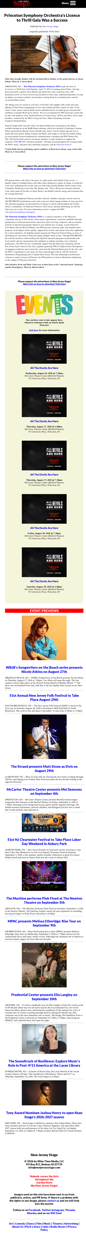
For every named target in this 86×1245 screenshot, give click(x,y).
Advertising (71, 1223)
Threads (70, 1210)
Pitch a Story (32, 1226)
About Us (17, 1226)
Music (47, 1223)
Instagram (58, 1210)
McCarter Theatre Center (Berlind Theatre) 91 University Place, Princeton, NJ (44, 377)
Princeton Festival (64, 144)
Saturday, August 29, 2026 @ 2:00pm (44, 586)
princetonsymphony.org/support (22, 212)
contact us (53, 1200)
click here (33, 330)
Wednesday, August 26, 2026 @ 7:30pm (44, 373)
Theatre (57, 1223)
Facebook (34, 1210)
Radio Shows (58, 1226)
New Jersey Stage (50, 26)
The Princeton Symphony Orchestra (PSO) (42, 86)
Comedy (20, 1223)
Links (45, 1226)
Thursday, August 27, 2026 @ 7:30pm (44, 480)
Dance (30, 1223)
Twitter (46, 1210)
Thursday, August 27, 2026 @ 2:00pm (44, 426)
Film (39, 1223)
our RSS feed (53, 1213)
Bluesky (31, 1213)
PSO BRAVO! (20, 141)
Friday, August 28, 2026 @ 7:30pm (44, 533)
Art (11, 1223)
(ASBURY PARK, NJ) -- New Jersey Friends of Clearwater (31, 850)
